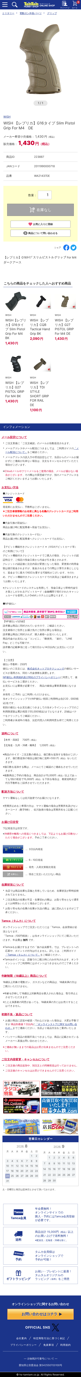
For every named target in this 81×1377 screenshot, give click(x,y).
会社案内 (21, 1338)
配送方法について (13, 791)
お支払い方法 (10, 487)
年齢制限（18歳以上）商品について (24, 975)
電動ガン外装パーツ (31, 13)
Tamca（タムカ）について (19, 921)
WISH (7, 116)
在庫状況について (13, 884)
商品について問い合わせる (43, 233)
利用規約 (65, 1344)
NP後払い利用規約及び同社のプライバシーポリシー (31, 677)
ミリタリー (8, 13)
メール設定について (14, 437)
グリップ (52, 13)
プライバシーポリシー (23, 1344)
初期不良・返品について (17, 1014)
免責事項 (48, 1344)
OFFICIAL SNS (37, 1327)
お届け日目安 (10, 822)
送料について (10, 733)
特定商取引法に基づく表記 (49, 1338)
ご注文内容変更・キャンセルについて (26, 1059)
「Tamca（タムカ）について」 (22, 954)
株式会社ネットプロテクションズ (45, 668)
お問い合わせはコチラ (39, 1314)
